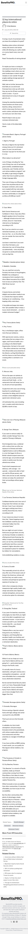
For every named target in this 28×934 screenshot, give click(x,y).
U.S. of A (7, 98)
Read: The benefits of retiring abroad (14, 58)
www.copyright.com (19, 843)
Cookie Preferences (17, 930)
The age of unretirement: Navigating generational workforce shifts (13, 885)
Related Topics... (7, 822)
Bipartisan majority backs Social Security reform (13, 865)
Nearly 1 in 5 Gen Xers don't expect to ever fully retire (12, 879)
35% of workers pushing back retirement (12, 869)
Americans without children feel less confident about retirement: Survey (13, 859)
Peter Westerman (12, 26)
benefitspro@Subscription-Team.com (16, 919)
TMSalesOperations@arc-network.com (12, 846)
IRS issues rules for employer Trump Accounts (12, 874)
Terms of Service (24, 928)
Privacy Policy (9, 930)
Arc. (9, 928)
